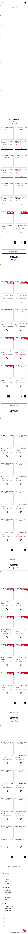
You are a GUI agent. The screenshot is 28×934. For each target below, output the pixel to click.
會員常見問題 (8, 908)
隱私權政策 (7, 897)
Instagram (4, 919)
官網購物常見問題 (9, 906)
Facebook (4, 916)
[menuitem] (15, 242)
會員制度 (7, 879)
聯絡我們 (7, 899)
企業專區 (7, 883)
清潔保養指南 (8, 890)
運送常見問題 (8, 910)
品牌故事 (7, 877)
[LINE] (4, 923)
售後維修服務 (8, 892)
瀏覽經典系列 (14, 405)
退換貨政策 (7, 895)
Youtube (4, 926)
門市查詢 (7, 881)
